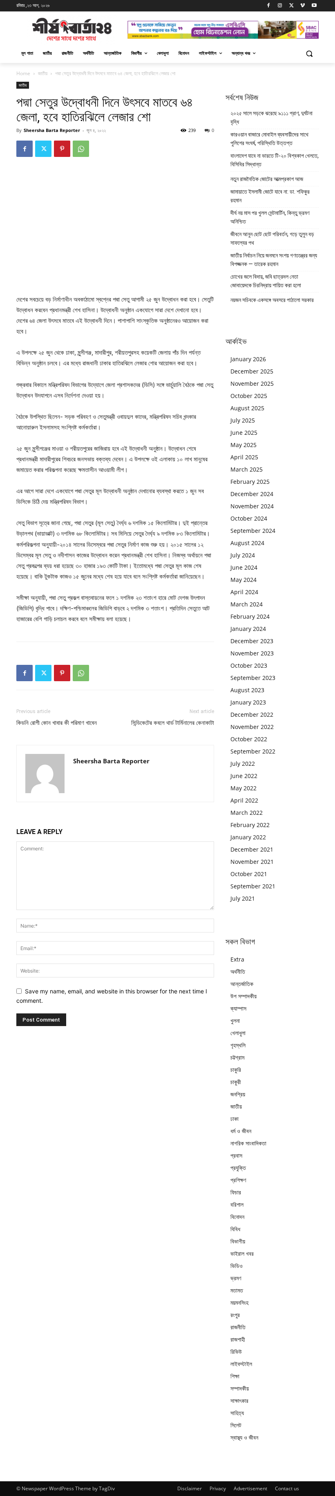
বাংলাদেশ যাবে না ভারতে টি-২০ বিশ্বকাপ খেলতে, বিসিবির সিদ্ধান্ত (274, 160)
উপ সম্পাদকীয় (243, 996)
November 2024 (252, 506)
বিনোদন (237, 1217)
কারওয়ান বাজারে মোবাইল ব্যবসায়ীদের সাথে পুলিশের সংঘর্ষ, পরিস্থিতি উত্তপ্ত (269, 138)
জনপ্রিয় (237, 1094)
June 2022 (243, 776)
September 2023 (252, 678)
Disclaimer (189, 1488)
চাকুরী (235, 1082)
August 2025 (247, 408)
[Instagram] (280, 6)
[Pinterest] (62, 149)
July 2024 (242, 555)
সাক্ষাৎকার (239, 1400)
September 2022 (252, 751)
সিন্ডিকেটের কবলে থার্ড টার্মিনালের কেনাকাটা (172, 723)
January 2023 (248, 702)
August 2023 (247, 690)
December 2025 (251, 371)
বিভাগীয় (237, 1241)
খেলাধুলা (238, 1033)
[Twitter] (291, 6)
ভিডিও (236, 1266)
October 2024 (248, 518)
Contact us (287, 1488)
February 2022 (250, 825)
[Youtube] (314, 6)
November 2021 (252, 861)
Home (23, 73)
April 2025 (244, 457)
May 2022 (243, 788)
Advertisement (250, 1488)
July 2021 (242, 898)
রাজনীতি (238, 1327)
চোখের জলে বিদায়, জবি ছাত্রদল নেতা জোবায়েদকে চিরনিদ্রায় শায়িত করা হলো (265, 280)
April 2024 (244, 592)
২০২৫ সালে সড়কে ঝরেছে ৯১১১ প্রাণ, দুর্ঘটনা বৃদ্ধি (271, 117)
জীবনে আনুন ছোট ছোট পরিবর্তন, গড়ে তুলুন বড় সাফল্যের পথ (272, 238)
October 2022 (248, 739)
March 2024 (246, 604)
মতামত (236, 1290)
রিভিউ (236, 1351)
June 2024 (243, 567)
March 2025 (246, 469)
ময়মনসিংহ (239, 1302)
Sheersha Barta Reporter (52, 130)
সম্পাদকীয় (239, 1388)
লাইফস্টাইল (241, 1364)
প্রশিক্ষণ (238, 1180)
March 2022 (246, 812)
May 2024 (243, 580)
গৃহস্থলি (238, 1045)
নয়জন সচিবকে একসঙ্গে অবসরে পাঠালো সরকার (272, 300)
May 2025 (243, 445)
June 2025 (243, 432)
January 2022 (248, 837)
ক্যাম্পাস (238, 1008)
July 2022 (242, 763)
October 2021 (248, 874)
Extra (237, 959)
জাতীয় (42, 73)
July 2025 (242, 420)
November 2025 (252, 383)
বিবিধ (235, 1229)
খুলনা (235, 1020)
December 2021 (251, 849)
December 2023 (251, 641)
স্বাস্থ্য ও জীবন (244, 1437)
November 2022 (252, 727)
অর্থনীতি (237, 971)
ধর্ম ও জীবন (240, 1131)
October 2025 (248, 396)
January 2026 (248, 359)
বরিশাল (236, 1204)
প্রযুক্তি (238, 1168)
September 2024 (252, 530)
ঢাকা (234, 1119)
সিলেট (235, 1425)
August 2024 (247, 543)
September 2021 (252, 886)
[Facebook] (268, 6)
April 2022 (244, 800)
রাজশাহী (237, 1339)
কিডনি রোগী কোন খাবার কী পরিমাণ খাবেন (56, 723)
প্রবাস (236, 1155)
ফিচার (235, 1192)
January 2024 (248, 629)
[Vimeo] (302, 6)
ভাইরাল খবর (242, 1253)
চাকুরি (235, 1069)
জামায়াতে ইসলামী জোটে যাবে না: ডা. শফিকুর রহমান (270, 195)
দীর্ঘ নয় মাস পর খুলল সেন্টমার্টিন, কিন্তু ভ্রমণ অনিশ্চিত (269, 217)
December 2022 (251, 714)
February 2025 (250, 481)
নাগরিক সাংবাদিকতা (248, 1143)
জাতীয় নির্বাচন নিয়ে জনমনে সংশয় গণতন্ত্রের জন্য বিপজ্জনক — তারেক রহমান (273, 259)
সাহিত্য (237, 1413)
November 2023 (252, 653)
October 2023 (248, 665)
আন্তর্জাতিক (241, 984)
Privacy (218, 1488)
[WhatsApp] (81, 149)
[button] (309, 53)
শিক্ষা (234, 1376)
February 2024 (250, 616)
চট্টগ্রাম (237, 1057)
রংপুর (235, 1315)
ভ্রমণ (235, 1278)
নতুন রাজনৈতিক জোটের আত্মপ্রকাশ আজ (266, 179)
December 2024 (251, 494)
